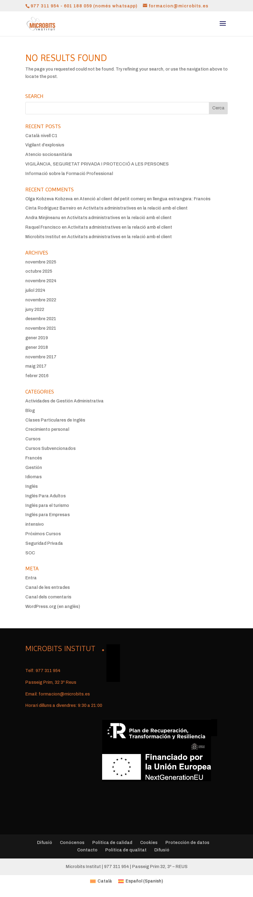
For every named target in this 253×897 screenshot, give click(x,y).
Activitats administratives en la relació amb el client (135, 208)
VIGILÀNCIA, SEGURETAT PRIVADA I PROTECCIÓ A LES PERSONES (97, 164)
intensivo (34, 524)
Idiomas (33, 477)
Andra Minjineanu (42, 217)
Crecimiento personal (47, 429)
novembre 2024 (40, 281)
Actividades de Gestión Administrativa (64, 401)
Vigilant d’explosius (44, 145)
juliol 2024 (35, 290)
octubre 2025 (38, 271)
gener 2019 (36, 338)
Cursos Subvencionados (50, 448)
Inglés (31, 486)
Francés (33, 458)
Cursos (32, 439)
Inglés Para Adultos (45, 496)
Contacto (87, 850)
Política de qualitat (126, 850)
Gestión (33, 467)
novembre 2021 (40, 328)
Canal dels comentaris (48, 597)
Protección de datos (187, 842)
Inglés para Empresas (47, 514)
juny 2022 (34, 309)
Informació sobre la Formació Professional (69, 173)
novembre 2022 (40, 300)
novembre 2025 (40, 262)
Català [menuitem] (104, 881)
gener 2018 (36, 347)
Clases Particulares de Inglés (55, 420)
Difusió (44, 842)
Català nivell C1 (41, 135)
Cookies (149, 842)
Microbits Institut (42, 236)
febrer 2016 (36, 375)
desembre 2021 (40, 318)
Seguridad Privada (44, 543)
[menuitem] (101, 881)
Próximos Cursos (43, 534)
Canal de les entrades (47, 587)
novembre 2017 (40, 357)
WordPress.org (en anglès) (52, 606)
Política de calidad (112, 842)
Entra (31, 578)
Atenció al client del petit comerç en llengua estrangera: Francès (145, 199)
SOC (30, 553)
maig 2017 (36, 366)
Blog (30, 410)
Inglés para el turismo (47, 505)
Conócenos (72, 842)
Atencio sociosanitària (48, 154)
